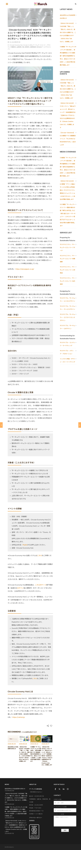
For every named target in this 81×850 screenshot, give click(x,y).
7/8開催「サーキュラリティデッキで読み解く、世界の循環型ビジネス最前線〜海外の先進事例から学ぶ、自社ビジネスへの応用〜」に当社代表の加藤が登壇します (68, 56)
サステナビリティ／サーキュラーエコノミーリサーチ (67, 247)
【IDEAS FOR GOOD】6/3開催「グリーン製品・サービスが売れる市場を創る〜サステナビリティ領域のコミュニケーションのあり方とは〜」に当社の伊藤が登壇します (68, 190)
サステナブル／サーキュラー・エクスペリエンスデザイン (67, 317)
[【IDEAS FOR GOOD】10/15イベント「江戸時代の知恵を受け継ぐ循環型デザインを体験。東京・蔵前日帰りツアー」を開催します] (79, 425)
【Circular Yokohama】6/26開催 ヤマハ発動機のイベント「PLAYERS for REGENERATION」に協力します (68, 139)
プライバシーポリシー (35, 817)
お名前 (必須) (58, 799)
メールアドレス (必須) (60, 806)
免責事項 (31, 820)
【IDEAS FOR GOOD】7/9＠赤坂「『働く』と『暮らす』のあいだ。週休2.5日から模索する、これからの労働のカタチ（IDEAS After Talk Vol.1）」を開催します (68, 32)
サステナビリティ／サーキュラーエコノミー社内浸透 (67, 281)
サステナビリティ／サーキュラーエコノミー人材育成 (67, 270)
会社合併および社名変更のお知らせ (15, 788)
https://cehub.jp (18, 717)
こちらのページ (40, 585)
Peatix (25, 545)
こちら (39, 555)
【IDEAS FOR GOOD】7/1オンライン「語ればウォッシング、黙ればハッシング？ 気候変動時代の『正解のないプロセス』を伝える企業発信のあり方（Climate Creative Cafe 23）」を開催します (68, 115)
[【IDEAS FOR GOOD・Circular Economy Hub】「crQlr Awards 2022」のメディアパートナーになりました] (1, 425)
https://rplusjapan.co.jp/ (25, 269)
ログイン (20, 588)
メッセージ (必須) (59, 814)
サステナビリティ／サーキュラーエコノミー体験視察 (67, 259)
